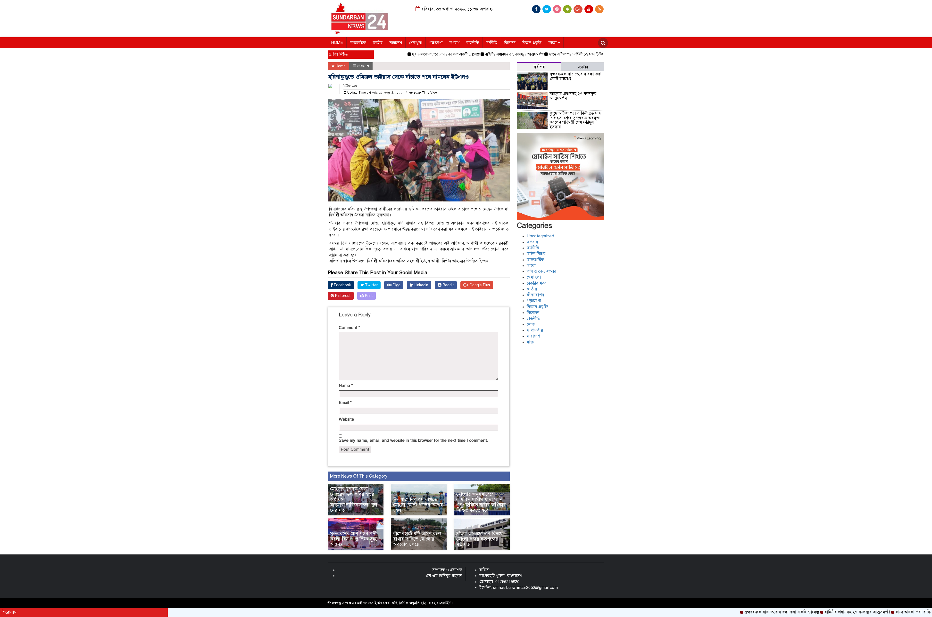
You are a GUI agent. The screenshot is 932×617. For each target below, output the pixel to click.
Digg (395, 285)
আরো (553, 42)
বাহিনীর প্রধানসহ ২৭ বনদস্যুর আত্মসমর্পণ (489, 54)
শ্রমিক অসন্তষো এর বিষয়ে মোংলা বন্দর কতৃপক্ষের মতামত (479, 539)
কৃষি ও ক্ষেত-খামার (541, 271)
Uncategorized (540, 236)
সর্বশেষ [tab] (539, 67)
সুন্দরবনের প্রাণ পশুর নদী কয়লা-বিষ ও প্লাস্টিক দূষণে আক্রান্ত (355, 539)
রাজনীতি (472, 42)
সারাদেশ (396, 42)
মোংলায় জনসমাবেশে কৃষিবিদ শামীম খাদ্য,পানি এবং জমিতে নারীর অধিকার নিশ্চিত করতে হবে (481, 502)
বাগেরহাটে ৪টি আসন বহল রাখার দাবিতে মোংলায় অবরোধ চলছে (417, 539)
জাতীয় (378, 42)
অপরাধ (454, 42)
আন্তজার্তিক (358, 42)
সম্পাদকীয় (535, 330)
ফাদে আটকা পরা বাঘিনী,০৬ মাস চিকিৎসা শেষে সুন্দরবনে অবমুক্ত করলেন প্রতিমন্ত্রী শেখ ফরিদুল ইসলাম (597, 54)
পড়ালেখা (435, 42)
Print (368, 295)
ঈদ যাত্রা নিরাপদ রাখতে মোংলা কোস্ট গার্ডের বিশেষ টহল (418, 505)
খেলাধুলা (415, 42)
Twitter (371, 285)
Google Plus (479, 285)
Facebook (342, 285)
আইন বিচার (536, 253)
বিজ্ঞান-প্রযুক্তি (532, 42)
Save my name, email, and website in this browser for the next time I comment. (413, 440)
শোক (531, 324)
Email (345, 402)
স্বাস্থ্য (530, 342)
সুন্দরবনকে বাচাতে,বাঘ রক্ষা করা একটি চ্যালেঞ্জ (420, 54)
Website (346, 419)
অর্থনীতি (491, 42)
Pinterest (342, 295)
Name (346, 385)
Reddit (447, 285)
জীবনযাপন (535, 294)
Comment (349, 327)
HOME (337, 42)
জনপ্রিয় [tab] (583, 67)
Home (340, 66)
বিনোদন (510, 42)
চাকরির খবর (537, 283)
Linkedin (420, 285)
